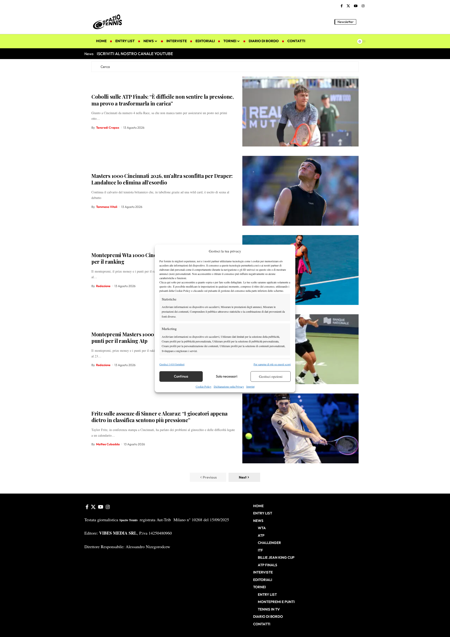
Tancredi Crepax (107, 127)
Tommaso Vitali (106, 207)
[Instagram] (363, 6)
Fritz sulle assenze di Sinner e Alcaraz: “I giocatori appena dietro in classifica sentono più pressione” (159, 417)
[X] (348, 6)
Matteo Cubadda (108, 444)
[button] (362, 21)
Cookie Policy (203, 386)
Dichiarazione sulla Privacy (229, 386)
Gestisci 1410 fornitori (171, 364)
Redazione (103, 286)
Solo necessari (226, 376)
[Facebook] (341, 6)
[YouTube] (356, 6)
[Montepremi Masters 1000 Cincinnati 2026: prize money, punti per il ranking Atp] (300, 349)
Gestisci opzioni (270, 376)
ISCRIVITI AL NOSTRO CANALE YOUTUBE (135, 53)
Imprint (250, 386)
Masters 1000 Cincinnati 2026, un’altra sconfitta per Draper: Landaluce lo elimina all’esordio (162, 179)
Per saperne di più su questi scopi (272, 364)
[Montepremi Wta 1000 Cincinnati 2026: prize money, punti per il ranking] (300, 270)
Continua (181, 376)
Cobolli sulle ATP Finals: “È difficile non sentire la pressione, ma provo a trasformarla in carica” (162, 100)
